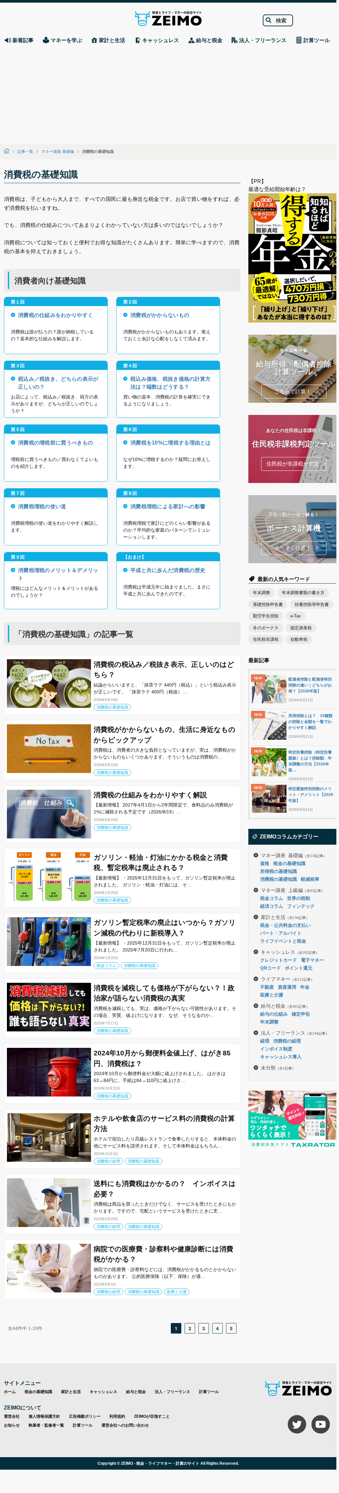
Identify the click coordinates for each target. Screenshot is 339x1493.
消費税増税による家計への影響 (167, 506)
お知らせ (12, 1425)
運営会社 (12, 1416)
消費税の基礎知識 (112, 707)
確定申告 (301, 1014)
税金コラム (106, 965)
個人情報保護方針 (44, 1416)
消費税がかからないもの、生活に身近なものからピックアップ (165, 735)
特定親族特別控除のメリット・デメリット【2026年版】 (310, 794)
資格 (264, 863)
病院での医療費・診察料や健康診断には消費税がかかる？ (163, 1254)
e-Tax (295, 616)
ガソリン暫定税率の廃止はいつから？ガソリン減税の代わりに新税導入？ (165, 928)
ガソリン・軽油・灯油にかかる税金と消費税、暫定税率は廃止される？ (161, 863)
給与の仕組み (274, 1014)
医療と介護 (177, 1291)
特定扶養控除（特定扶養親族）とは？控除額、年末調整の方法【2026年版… (310, 761)
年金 (304, 987)
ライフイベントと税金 (283, 941)
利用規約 (117, 1416)
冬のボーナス (266, 627)
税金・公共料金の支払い (285, 925)
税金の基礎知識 (289, 863)
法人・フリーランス (295, 1032)
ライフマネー (287, 978)
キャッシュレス (290, 951)
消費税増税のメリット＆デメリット (58, 573)
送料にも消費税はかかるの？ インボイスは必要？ (165, 1189)
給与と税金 (285, 1005)
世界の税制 (298, 898)
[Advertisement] (168, 95)
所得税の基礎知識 (278, 871)
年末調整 (261, 592)
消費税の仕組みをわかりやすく (55, 315)
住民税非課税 (266, 639)
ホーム (10, 1391)
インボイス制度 (276, 1048)
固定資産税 (301, 627)
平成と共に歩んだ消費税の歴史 (167, 570)
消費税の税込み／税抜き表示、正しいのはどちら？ (164, 670)
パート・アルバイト (281, 933)
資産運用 (287, 987)
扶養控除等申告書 (312, 604)
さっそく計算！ (292, 548)
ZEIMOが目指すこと (152, 1416)
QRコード (270, 968)
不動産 (267, 987)
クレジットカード (278, 960)
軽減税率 (310, 879)
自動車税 (298, 639)
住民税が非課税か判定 (292, 464)
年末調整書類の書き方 (303, 592)
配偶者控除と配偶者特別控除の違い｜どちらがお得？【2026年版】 (310, 685)
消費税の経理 (108, 1161)
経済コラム (271, 906)
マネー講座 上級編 (293, 889)
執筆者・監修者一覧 (46, 1425)
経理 (264, 1041)
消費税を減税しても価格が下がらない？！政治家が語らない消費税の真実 (164, 993)
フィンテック (301, 906)
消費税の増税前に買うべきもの (55, 442)
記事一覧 (25, 151)
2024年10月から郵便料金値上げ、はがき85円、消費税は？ (162, 1058)
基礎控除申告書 (268, 604)
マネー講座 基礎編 (57, 151)
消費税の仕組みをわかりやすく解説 (150, 795)
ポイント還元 (298, 968)
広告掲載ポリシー (85, 1416)
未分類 (278, 1067)
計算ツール (209, 1391)
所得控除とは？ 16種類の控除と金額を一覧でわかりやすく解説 (310, 721)
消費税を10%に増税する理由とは (170, 442)
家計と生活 (285, 916)
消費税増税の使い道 (42, 506)
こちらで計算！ (292, 391)
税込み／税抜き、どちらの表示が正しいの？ (58, 382)
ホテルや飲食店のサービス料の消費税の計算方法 (164, 1124)
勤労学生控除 (266, 616)
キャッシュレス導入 (281, 1056)
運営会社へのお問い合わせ (125, 1425)
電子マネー (312, 960)
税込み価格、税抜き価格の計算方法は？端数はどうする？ (170, 382)
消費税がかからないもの (159, 315)
